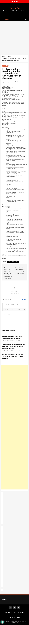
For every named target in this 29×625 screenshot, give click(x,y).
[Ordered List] (11, 309)
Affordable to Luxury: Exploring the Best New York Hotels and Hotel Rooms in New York (13, 346)
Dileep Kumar (7, 340)
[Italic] (5, 309)
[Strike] (9, 309)
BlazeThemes (14, 622)
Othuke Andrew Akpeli (9, 81)
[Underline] (7, 309)
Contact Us (8, 612)
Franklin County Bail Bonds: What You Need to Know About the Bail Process (13, 356)
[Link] (18, 309)
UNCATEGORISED (13, 261)
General (5, 65)
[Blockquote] (14, 309)
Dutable (15, 8)
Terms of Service (18, 612)
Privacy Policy (9, 615)
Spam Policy (20, 615)
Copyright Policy (14, 617)
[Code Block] (16, 309)
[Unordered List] (13, 309)
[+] (21, 309)
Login (24, 299)
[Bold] (4, 309)
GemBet (4, 599)
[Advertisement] (14, 36)
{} (19, 309)
